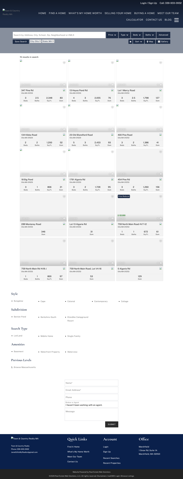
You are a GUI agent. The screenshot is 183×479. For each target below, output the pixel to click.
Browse (25, 367)
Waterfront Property (50, 352)
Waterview (72, 352)
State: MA (47, 41)
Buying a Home (144, 13)
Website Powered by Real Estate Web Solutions (92, 472)
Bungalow (18, 301)
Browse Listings (127, 476)
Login (105, 447)
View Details (43, 74)
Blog (168, 19)
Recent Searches (111, 458)
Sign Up (107, 452)
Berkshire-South (48, 317)
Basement (18, 351)
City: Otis (34, 41)
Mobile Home (47, 336)
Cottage (124, 301)
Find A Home (57, 13)
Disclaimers (102, 476)
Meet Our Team (168, 13)
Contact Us (154, 19)
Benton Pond (20, 317)
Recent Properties (112, 463)
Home (42, 13)
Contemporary (101, 301)
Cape (43, 301)
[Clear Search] (130, 42)
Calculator (134, 19)
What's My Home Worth (85, 13)
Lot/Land (18, 336)
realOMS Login (114, 476)
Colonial (71, 301)
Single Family (73, 336)
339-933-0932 (173, 3)
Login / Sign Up (148, 3)
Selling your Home (118, 13)
